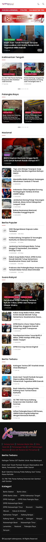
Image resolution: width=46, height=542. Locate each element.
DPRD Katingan (9, 499)
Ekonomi (28, 112)
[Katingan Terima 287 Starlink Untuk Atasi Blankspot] (6, 372)
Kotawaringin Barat (10, 522)
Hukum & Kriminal (10, 10)
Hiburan (6, 511)
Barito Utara (21, 492)
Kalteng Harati (8, 519)
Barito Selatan (8, 492)
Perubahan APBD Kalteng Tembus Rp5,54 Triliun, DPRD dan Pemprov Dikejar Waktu (20, 303)
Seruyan (19, 39)
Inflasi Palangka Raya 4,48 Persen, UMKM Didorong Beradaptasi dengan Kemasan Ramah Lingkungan (33, 118)
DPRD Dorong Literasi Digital (25, 347)
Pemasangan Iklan (19, 447)
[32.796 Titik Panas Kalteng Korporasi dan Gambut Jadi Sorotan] (6, 406)
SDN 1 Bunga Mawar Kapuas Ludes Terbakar (23, 230)
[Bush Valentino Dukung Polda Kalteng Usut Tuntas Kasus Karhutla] (6, 395)
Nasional (6, 155)
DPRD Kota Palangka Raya (28, 499)
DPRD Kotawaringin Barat (13, 503)
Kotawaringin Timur (28, 522)
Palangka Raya (8, 112)
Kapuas (20, 519)
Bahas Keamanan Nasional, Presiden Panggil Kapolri (25, 211)
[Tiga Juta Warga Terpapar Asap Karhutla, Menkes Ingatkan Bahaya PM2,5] (6, 176)
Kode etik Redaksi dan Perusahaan (24, 450)
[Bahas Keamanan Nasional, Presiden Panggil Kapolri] (6, 217)
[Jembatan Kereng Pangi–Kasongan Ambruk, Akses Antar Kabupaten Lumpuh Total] (6, 207)
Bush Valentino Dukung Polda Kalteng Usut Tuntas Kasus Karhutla (11, 117)
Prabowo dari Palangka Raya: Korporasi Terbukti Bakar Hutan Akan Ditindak (26, 268)
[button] (38, 4)
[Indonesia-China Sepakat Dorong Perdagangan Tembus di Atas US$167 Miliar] (6, 196)
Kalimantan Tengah (9, 74)
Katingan (29, 519)
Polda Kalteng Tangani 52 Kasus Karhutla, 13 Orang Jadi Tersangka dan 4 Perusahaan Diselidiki (34, 80)
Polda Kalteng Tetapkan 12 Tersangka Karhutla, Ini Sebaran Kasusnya (25, 239)
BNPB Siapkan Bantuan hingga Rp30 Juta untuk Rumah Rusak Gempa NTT (22, 159)
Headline (28, 68)
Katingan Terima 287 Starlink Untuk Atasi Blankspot (28, 366)
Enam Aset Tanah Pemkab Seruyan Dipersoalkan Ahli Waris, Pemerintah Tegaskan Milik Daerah (21, 45)
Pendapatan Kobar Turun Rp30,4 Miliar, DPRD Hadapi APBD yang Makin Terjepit (27, 337)
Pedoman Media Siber (25, 444)
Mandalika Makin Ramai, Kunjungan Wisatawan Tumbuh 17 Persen (28, 180)
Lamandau (7, 526)
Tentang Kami (9, 444)
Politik (23, 10)
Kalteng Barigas (27, 515)
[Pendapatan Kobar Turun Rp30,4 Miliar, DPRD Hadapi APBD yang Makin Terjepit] (6, 342)
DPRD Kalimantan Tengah (11, 297)
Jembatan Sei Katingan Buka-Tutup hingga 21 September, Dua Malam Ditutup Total (24, 248)
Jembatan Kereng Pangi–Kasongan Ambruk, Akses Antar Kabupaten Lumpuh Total (28, 202)
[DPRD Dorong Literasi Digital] (6, 353)
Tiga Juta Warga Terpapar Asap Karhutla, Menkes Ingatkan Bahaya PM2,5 (28, 171)
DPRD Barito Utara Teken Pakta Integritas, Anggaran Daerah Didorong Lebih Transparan (26, 326)
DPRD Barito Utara (10, 496)
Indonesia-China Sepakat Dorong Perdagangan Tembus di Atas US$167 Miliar (28, 191)
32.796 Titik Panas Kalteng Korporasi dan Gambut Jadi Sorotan (12, 79)
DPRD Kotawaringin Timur (13, 507)
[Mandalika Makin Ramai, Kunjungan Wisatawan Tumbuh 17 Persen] (6, 186)
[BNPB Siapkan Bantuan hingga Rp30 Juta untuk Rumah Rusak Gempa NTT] (23, 152)
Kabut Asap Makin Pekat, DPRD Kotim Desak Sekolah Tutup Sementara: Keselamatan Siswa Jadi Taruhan (25, 259)
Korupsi (39, 519)
